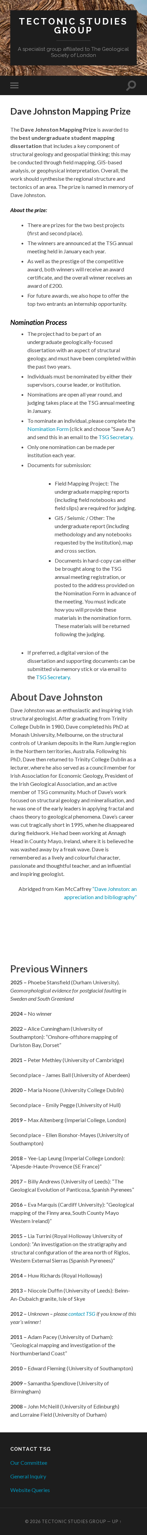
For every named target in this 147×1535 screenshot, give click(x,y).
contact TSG (81, 1313)
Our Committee (28, 1462)
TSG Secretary (115, 437)
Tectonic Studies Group (73, 25)
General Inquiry (28, 1476)
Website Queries (30, 1490)
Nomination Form (48, 429)
